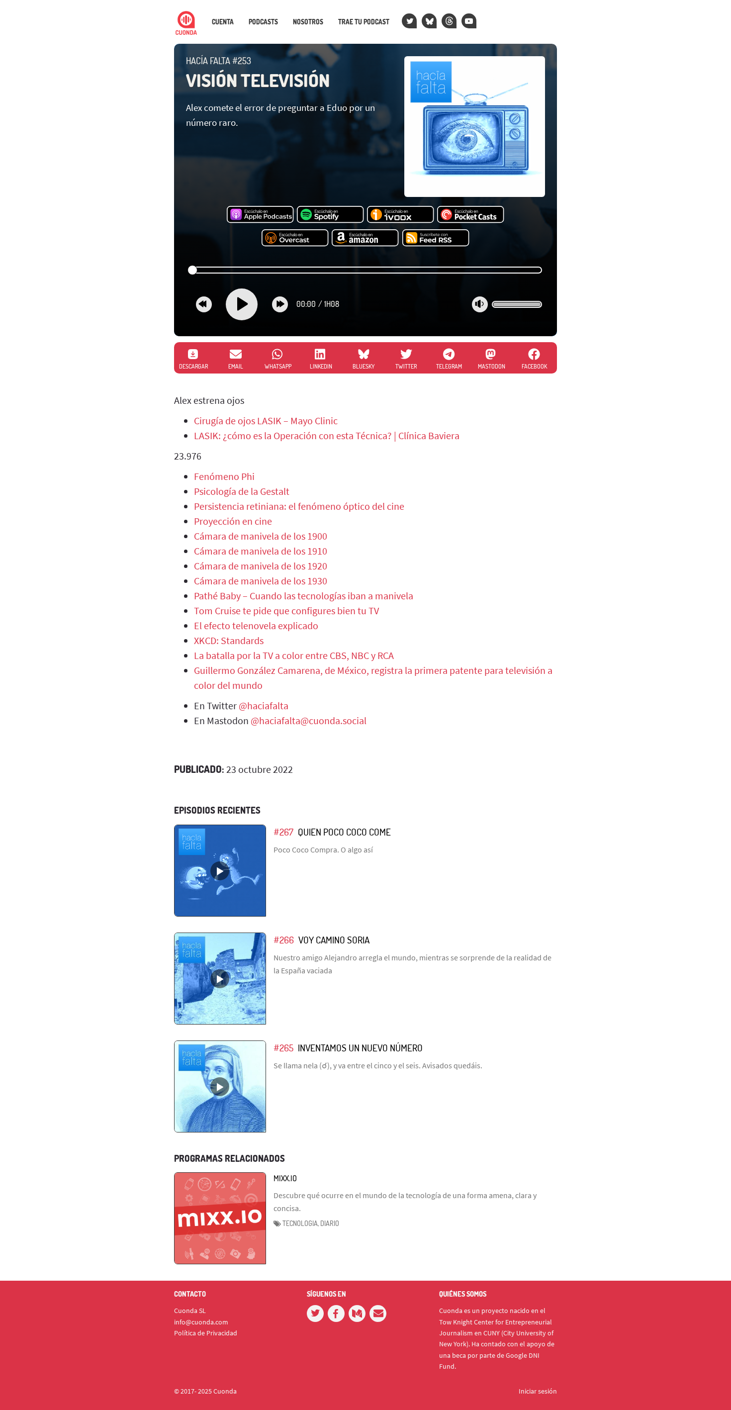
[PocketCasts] (470, 215)
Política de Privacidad (205, 1332)
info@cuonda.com (201, 1321)
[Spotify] (330, 215)
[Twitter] (409, 20)
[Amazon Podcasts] (365, 238)
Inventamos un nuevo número (360, 1047)
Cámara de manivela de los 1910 (260, 551)
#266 (284, 940)
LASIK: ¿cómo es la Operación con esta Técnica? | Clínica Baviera (326, 435)
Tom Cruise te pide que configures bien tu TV (286, 610)
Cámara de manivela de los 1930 (260, 580)
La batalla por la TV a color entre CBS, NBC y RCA (294, 655)
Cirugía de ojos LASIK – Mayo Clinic (266, 420)
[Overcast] (295, 238)
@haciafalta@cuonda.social (308, 720)
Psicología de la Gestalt (241, 491)
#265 (283, 1047)
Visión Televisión (258, 80)
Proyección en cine (233, 521)
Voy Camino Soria (333, 940)
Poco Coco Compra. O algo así (323, 849)
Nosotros (308, 22)
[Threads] (449, 20)
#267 (283, 832)
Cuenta (223, 22)
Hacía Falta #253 (218, 60)
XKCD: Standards (229, 640)
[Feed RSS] (435, 238)
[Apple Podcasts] (260, 215)
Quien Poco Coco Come (344, 832)
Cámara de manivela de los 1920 (260, 566)
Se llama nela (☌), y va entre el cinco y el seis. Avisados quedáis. (378, 1065)
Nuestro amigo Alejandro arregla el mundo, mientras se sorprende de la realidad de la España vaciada (412, 963)
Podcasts (263, 22)
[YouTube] (468, 20)
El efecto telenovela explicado (256, 625)
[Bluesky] (429, 20)
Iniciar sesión (538, 1391)
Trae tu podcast (363, 22)
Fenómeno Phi (224, 476)
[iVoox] (400, 215)
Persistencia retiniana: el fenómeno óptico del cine (299, 506)
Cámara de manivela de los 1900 (260, 536)
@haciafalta (263, 705)
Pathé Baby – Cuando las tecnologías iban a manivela (303, 595)
